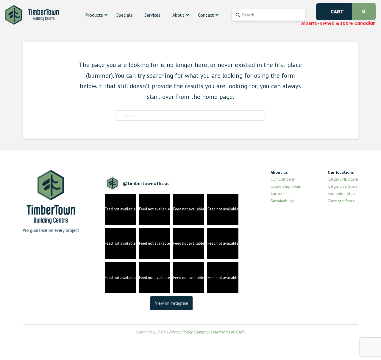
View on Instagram (171, 303)
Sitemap (203, 332)
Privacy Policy (181, 332)
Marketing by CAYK (229, 332)
